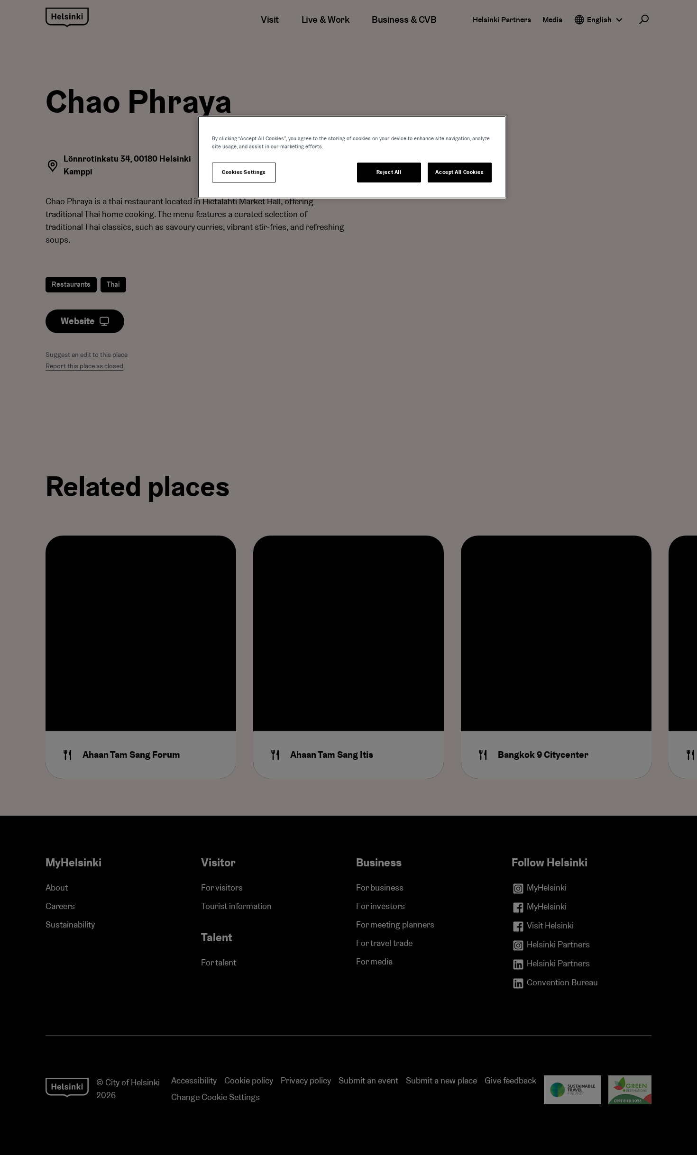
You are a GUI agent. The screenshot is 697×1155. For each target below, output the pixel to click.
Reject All (389, 172)
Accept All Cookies (459, 172)
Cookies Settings (244, 172)
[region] (352, 157)
